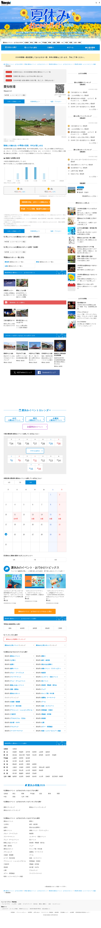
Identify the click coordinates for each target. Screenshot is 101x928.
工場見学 (6, 864)
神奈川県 (22, 755)
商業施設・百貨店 (34, 861)
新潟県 (28, 758)
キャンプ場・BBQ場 (35, 849)
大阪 (62, 42)
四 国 (6, 773)
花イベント (32, 840)
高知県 (34, 773)
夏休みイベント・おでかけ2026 (13, 42)
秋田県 (34, 752)
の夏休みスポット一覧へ (14, 262)
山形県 (41, 752)
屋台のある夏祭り (34, 827)
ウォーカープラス (6, 904)
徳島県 (28, 773)
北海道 (26, 42)
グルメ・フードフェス (10, 833)
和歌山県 (41, 767)
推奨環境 (30, 912)
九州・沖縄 (77, 42)
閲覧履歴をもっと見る (89, 196)
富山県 (21, 761)
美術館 (6, 867)
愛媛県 (21, 773)
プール (71, 47)
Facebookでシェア (49, 372)
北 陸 (6, 761)
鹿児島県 (55, 776)
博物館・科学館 (34, 864)
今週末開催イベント (91, 48)
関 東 (6, 755)
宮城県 (15, 752)
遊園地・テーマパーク (36, 852)
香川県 (15, 773)
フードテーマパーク (35, 873)
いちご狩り (14, 904)
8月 (56, 560)
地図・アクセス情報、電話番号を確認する (35, 209)
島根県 (41, 770)
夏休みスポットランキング (12, 810)
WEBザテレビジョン (23, 908)
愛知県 (6, 91)
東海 (49, 42)
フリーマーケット (9, 836)
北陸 (54, 42)
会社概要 (72, 912)
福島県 (48, 752)
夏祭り (51, 47)
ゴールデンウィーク (27, 904)
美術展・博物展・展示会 (36, 843)
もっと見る (92, 109)
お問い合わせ (37, 912)
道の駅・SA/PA (34, 867)
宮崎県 (48, 776)
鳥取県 (34, 770)
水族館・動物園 (8, 855)
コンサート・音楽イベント (37, 836)
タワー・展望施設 (9, 873)
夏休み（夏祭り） (43, 904)
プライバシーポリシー (21, 912)
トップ (13, 101)
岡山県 (21, 770)
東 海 (6, 764)
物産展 (31, 833)
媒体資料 (57, 912)
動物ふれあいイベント (10, 843)
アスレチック (33, 870)
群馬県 (41, 755)
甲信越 (44, 42)
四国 (70, 42)
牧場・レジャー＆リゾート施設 (15, 95)
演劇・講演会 (8, 846)
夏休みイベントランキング (37, 807)
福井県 (28, 761)
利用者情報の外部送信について (82, 912)
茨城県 (54, 755)
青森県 (21, 752)
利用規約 (13, 912)
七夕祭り (6, 824)
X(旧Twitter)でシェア (24, 372)
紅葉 (50, 904)
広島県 (15, 770)
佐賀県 (21, 776)
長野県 (21, 758)
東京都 (15, 755)
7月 (35, 560)
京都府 (21, 767)
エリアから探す (31, 47)
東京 (40, 42)
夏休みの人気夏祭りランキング (15, 639)
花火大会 (35, 904)
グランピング (8, 852)
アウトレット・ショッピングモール (15, 861)
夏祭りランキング (9, 807)
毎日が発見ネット (46, 908)
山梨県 (15, 758)
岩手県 (28, 752)
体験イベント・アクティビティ (39, 830)
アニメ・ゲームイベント (11, 840)
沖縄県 (61, 776)
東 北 (6, 752)
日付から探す (12, 47)
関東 (36, 42)
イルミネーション (56, 904)
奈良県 (34, 767)
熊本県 (34, 776)
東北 (31, 42)
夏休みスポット (8, 849)
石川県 (15, 761)
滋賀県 (48, 767)
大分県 (41, 776)
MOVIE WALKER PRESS (35, 908)
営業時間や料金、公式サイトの (35, 202)
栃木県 (48, 755)
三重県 (60, 628)
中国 (66, 42)
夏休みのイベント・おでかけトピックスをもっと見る (35, 611)
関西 (58, 42)
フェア (31, 846)
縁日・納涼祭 (33, 824)
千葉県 (28, 755)
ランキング (15, 645)
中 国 (6, 770)
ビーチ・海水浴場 (9, 858)
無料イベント (8, 830)
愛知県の (12, 656)
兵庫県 (28, 767)
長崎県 (28, 776)
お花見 (19, 904)
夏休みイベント (8, 821)
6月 (14, 560)
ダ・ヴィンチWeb (14, 908)
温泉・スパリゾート (35, 858)
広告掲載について (64, 912)
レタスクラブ (5, 908)
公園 (5, 870)
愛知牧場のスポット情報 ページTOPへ (56, 886)
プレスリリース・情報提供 (47, 912)
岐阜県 (22, 628)
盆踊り (6, 827)
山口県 (28, 770)
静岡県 (35, 628)
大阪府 (15, 767)
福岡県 (15, 776)
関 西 (6, 767)
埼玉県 (34, 755)
